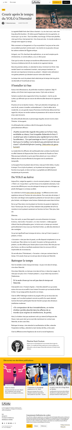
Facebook (2, 423)
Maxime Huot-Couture (11, 23)
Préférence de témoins (7, 419)
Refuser (36, 426)
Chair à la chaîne (10, 388)
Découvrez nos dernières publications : (19, 360)
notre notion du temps (33, 193)
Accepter (29, 426)
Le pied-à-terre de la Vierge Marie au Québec (59, 388)
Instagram (6, 423)
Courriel (15, 423)
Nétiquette (4, 416)
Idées (4, 9)
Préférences (43, 426)
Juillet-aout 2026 (10, 385)
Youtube (9, 423)
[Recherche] (50, 2)
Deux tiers (9, 427)
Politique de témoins (65, 425)
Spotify (11, 423)
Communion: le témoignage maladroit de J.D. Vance (35, 388)
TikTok (13, 423)
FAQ (3, 414)
